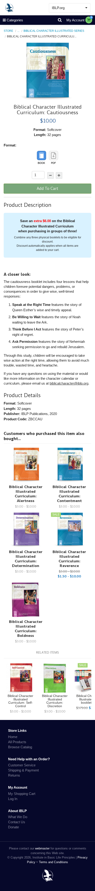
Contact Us (16, 822)
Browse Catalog (20, 747)
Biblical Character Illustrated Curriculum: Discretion (55, 701)
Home (12, 737)
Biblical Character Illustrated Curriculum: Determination (25, 558)
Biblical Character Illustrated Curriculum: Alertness (25, 493)
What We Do (17, 817)
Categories (15, 20)
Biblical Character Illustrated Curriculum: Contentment (69, 493)
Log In (12, 799)
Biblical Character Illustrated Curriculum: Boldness (25, 628)
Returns (14, 775)
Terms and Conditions (53, 862)
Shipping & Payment (23, 770)
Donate (13, 827)
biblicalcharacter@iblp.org (69, 383)
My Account (75, 20)
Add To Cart (47, 188)
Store (8, 30)
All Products (17, 742)
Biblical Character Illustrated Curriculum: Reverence (69, 558)
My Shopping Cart (21, 794)
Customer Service (22, 765)
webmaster (42, 848)
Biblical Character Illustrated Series (54, 30)
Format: (10, 145)
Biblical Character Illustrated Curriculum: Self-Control (20, 701)
